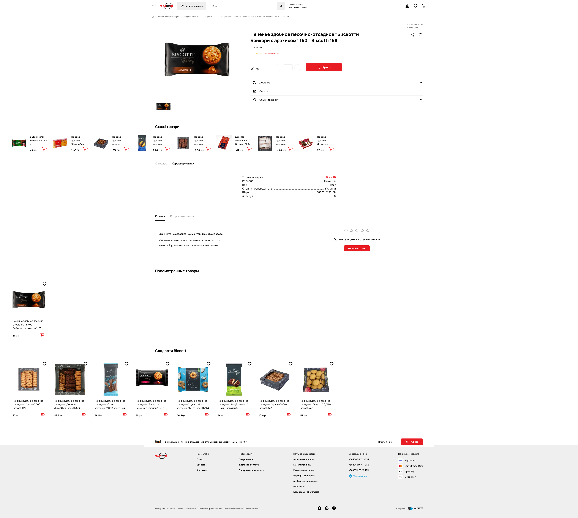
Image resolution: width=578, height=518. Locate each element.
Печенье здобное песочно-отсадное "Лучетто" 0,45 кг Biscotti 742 (316, 404)
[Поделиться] (412, 34)
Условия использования (187, 509)
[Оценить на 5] (367, 230)
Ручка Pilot (299, 486)
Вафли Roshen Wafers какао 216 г (38, 140)
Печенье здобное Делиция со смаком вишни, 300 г (324, 144)
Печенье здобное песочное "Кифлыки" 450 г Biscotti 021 (284, 144)
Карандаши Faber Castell (306, 492)
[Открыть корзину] (424, 6)
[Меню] (154, 6)
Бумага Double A (302, 465)
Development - (400, 508)
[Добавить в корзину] (44, 149)
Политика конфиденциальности (210, 509)
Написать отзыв (356, 248)
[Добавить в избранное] (420, 34)
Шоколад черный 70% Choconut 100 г (242, 140)
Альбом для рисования (305, 481)
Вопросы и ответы (182, 216)
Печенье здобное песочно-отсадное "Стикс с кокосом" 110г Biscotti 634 (110, 404)
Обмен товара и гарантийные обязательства (241, 509)
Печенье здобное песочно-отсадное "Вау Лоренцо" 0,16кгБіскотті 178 (160, 147)
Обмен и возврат (268, 99)
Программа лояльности (251, 470)
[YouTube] (326, 508)
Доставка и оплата (249, 465)
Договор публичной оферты (165, 509)
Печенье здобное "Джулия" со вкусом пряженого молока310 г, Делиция (77, 147)
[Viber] (334, 508)
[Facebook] (319, 508)
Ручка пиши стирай (303, 470)
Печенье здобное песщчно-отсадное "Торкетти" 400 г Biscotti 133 (120, 145)
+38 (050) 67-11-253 (359, 465)
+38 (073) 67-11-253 (359, 470)
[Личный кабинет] (407, 6)
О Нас (200, 459)
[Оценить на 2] (351, 230)
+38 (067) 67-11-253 (298, 7)
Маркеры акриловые (304, 475)
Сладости (207, 17)
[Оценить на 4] (362, 230)
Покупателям (246, 459)
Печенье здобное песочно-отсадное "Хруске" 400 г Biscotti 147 (275, 404)
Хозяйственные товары (168, 17)
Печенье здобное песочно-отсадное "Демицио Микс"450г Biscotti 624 (69, 404)
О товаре (161, 163)
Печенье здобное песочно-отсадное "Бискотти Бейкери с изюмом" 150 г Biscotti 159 (151, 406)
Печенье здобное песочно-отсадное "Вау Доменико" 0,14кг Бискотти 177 (234, 404)
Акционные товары (303, 459)
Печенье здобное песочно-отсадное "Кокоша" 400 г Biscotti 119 (28, 404)
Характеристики (183, 163)
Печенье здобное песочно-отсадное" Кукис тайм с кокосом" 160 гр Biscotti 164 (193, 404)
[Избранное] (415, 6)
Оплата (263, 91)
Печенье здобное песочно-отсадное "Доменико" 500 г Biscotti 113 (202, 145)
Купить (326, 67)
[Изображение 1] (163, 106)
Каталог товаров (194, 6)
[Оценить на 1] (346, 230)
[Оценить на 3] (356, 230)
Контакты (202, 470)
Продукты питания (191, 17)
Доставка (264, 82)
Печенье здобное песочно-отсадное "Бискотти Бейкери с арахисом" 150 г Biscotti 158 (28, 326)
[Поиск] (281, 6)
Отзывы (160, 216)
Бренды (201, 465)
